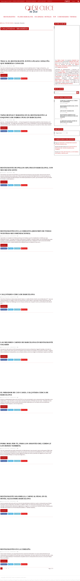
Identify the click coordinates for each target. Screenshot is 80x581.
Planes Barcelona (25, 17)
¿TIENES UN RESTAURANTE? (19, 1)
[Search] (78, 1)
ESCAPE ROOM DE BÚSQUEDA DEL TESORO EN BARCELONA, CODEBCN (66, 148)
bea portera (3, 66)
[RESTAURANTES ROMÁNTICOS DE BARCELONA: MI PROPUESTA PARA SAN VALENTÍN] (57, 115)
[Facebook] (65, 1)
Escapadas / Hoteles (43, 17)
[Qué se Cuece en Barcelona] (40, 8)
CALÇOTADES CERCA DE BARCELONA (17, 294)
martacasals (3, 120)
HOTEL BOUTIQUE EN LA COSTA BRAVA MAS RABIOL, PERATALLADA (66, 152)
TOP (54, 17)
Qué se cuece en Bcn (5, 235)
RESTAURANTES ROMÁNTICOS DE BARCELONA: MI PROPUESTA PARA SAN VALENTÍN (69, 116)
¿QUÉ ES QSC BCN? (42, 1)
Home (2, 23)
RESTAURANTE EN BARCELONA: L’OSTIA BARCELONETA (69, 106)
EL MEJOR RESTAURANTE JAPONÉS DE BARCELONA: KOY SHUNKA (68, 121)
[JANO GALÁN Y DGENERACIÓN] (57, 111)
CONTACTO (49, 1)
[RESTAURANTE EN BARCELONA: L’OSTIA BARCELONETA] (57, 106)
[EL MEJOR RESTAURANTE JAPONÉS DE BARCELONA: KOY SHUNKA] (57, 121)
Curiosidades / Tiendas (66, 17)
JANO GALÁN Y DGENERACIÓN (67, 111)
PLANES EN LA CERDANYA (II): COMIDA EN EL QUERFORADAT (69, 101)
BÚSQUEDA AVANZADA (31, 1)
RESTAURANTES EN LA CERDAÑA (15, 549)
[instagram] (69, 1)
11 (67, 103)
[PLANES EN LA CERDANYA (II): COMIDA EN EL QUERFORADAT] (57, 102)
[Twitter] (67, 1)
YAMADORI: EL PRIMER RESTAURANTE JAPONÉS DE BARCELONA (66, 143)
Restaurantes (9, 17)
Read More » (4, 75)
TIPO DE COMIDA (9, 23)
